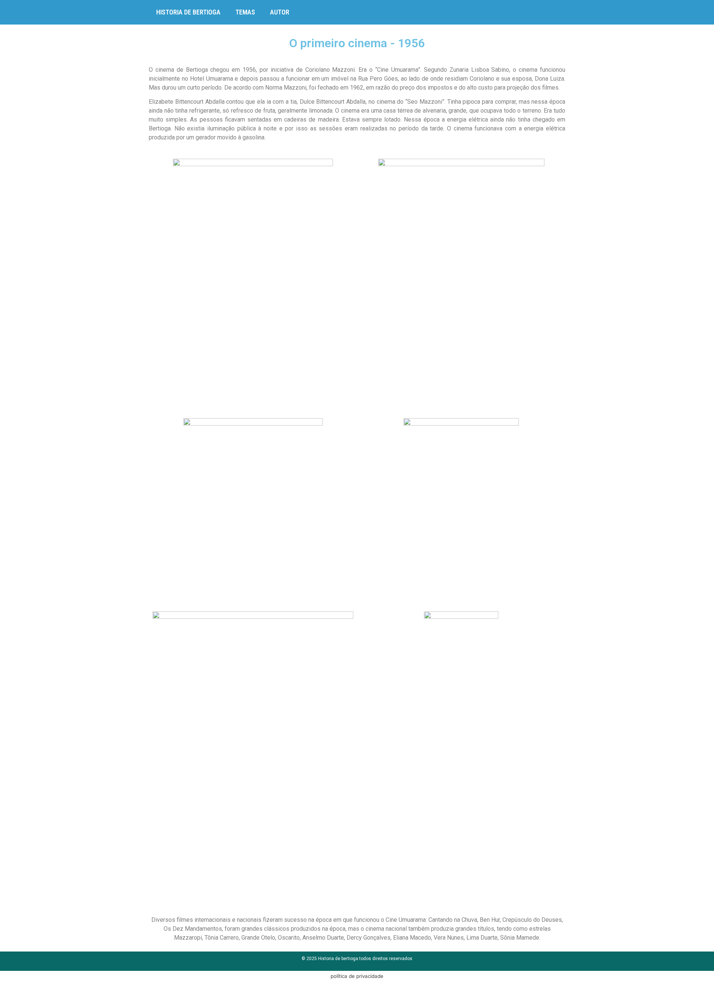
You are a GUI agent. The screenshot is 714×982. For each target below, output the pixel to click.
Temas (245, 12)
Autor (279, 12)
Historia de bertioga (188, 12)
